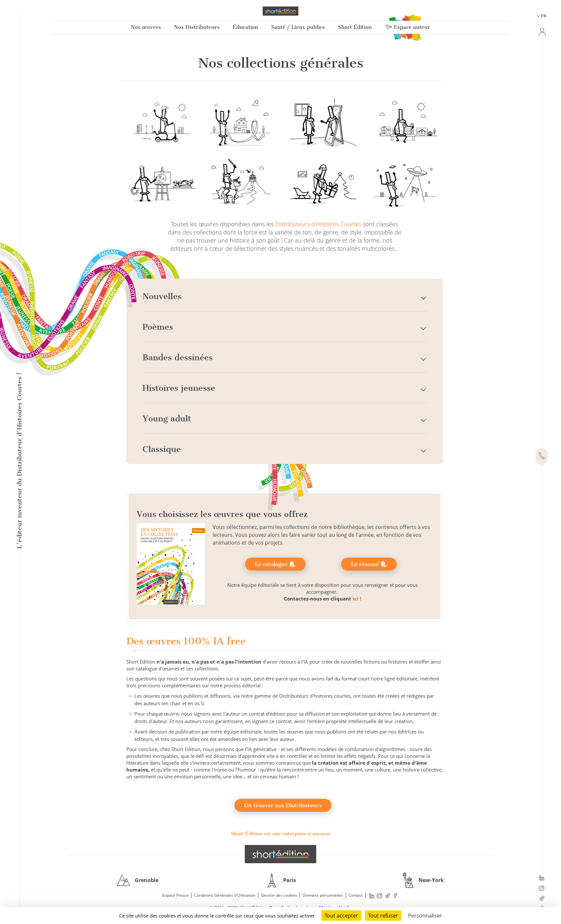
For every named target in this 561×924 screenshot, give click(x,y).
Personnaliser (425, 915)
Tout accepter (341, 915)
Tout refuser (383, 915)
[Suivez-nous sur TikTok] (542, 899)
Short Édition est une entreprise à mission (280, 834)
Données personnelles (323, 895)
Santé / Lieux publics (298, 27)
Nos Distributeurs (197, 27)
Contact (356, 895)
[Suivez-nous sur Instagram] (542, 889)
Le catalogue (272, 564)
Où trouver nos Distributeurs (283, 805)
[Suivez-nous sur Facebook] (395, 895)
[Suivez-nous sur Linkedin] (542, 878)
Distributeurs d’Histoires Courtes (318, 224)
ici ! (357, 598)
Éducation (245, 27)
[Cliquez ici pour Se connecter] (541, 32)
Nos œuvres (146, 27)
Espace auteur (411, 27)
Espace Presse (175, 895)
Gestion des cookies (279, 895)
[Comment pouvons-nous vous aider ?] (541, 456)
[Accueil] (280, 11)
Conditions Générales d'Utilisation (225, 895)
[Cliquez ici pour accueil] (280, 854)
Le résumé (365, 564)
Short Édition (355, 27)
